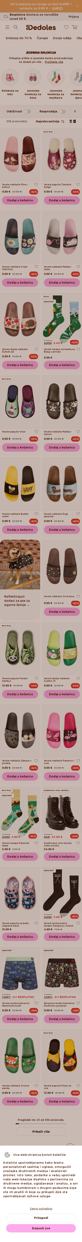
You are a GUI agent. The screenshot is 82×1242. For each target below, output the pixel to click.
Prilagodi (41, 1218)
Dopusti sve (41, 1228)
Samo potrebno (41, 1208)
